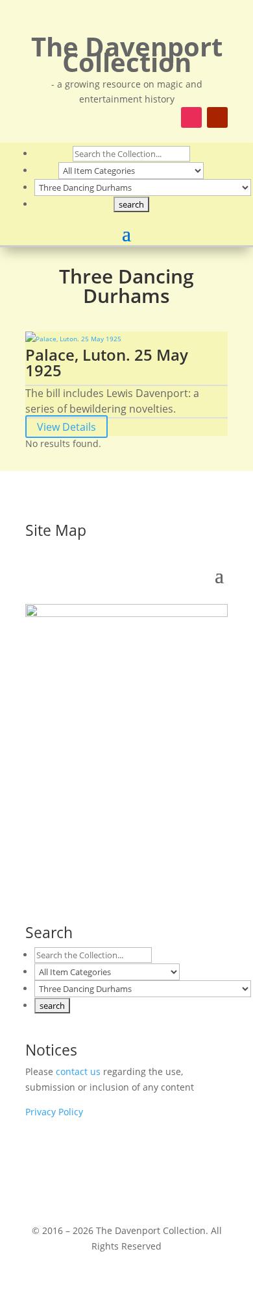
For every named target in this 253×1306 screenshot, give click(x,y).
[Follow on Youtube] (217, 117)
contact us (78, 1071)
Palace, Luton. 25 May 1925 (106, 362)
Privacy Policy (54, 1112)
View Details (66, 427)
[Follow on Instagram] (191, 117)
